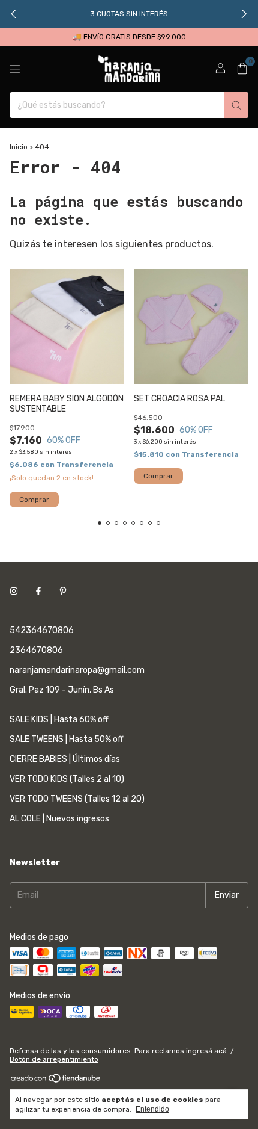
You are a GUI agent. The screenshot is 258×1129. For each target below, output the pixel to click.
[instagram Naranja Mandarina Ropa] (14, 591)
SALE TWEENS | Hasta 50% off (67, 739)
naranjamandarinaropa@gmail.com (77, 670)
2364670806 (36, 650)
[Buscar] (236, 105)
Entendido (152, 1109)
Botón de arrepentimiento (54, 1059)
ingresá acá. (207, 1051)
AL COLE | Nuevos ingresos (59, 819)
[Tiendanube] (56, 1081)
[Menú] (15, 69)
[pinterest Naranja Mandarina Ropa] (63, 591)
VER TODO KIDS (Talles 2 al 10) (67, 779)
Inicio (19, 147)
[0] (242, 69)
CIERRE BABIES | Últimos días (65, 759)
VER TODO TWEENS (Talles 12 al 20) (77, 799)
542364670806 (42, 630)
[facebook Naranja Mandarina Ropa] (38, 591)
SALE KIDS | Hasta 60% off (59, 719)
